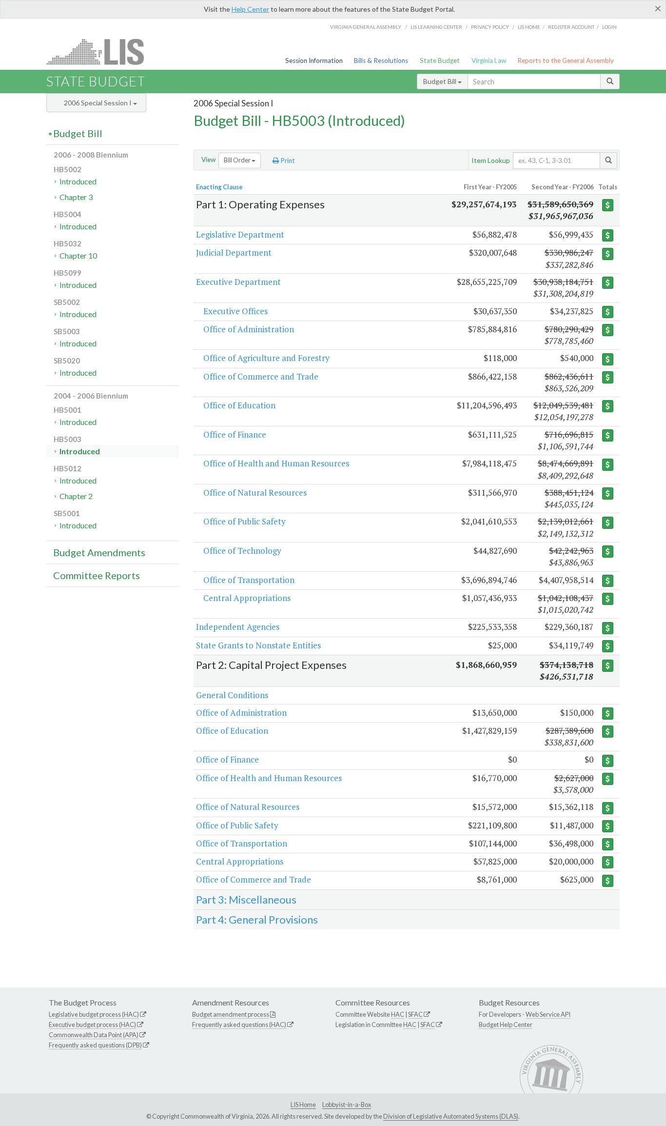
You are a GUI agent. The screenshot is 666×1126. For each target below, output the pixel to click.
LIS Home (303, 1104)
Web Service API (548, 1014)
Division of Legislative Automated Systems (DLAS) (450, 1116)
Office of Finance (234, 434)
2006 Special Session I (98, 103)
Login (609, 27)
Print (287, 160)
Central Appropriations (247, 597)
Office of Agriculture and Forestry (266, 357)
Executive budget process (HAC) (92, 1024)
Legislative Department (240, 234)
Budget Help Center (505, 1024)
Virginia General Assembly (365, 27)
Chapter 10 (78, 255)
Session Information (314, 60)
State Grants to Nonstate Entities (258, 645)
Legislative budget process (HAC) (94, 1014)
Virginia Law (488, 60)
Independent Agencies (237, 626)
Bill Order (238, 160)
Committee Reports (96, 575)
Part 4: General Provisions (257, 919)
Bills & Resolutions (381, 60)
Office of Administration (248, 329)
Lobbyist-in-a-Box (346, 1104)
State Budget (440, 60)
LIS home (529, 27)
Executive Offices (235, 311)
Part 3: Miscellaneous (246, 899)
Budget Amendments (99, 552)
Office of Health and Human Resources (276, 463)
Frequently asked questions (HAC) (239, 1024)
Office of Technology (242, 550)
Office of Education (239, 405)
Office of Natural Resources (255, 492)
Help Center (250, 9)
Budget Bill (440, 81)
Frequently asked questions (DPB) (95, 1045)
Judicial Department (234, 252)
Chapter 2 (76, 496)
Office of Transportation (248, 579)
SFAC (415, 1014)
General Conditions (232, 695)
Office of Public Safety (244, 521)
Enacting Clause (219, 187)
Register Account (571, 27)
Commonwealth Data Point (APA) (93, 1035)
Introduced (78, 181)
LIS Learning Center (436, 27)
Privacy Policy (490, 27)
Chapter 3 (76, 196)
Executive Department (238, 281)
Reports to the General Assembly (565, 60)
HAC (397, 1014)
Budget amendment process (230, 1014)
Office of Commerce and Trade (260, 376)
